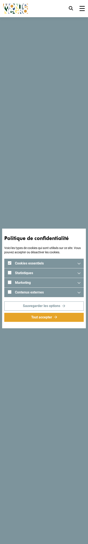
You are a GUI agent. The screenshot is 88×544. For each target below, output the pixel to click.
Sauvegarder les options (41, 306)
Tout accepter (41, 317)
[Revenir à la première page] (15, 9)
